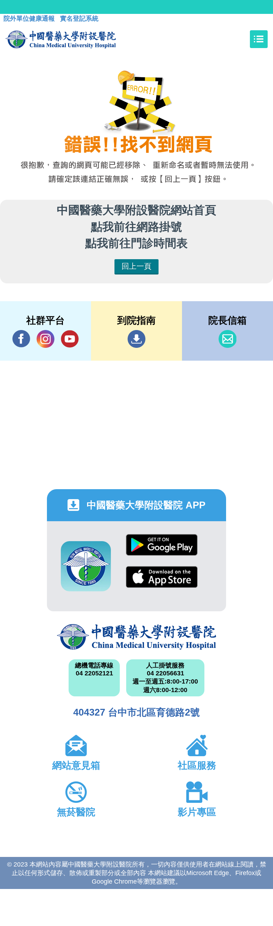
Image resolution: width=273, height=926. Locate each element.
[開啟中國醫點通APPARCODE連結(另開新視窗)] (86, 566)
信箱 (227, 339)
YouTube (70, 339)
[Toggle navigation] (259, 39)
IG (45, 339)
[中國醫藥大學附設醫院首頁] (60, 39)
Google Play (162, 550)
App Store (162, 582)
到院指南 (136, 339)
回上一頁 (136, 266)
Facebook (21, 339)
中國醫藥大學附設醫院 (136, 637)
